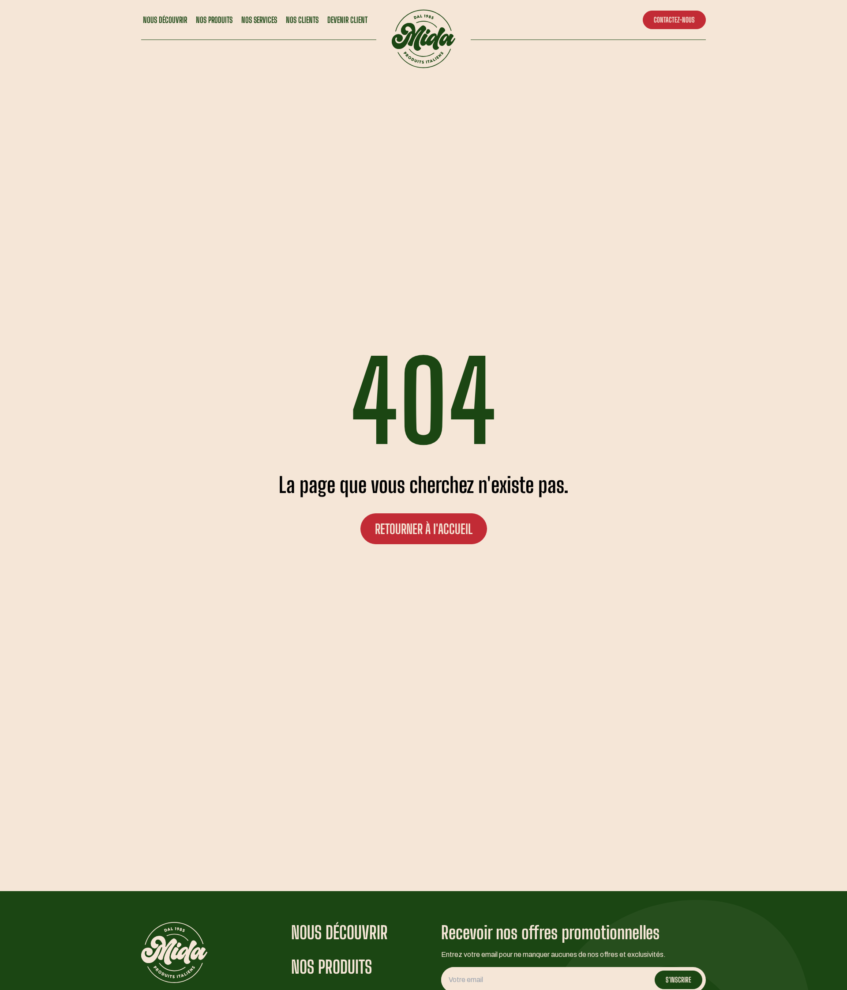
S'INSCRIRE (678, 979)
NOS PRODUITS (214, 20)
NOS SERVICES (259, 20)
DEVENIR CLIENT (347, 20)
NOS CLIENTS (302, 20)
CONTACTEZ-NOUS (674, 19)
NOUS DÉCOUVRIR (165, 20)
